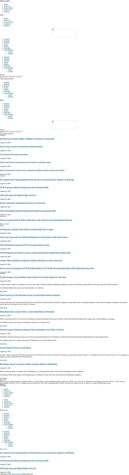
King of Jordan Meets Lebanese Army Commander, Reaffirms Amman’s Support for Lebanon (32, 170)
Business (7, 41)
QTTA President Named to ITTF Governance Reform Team (24, 245)
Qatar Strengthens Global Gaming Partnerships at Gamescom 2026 (28, 211)
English (10, 53)
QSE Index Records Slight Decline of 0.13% (18, 195)
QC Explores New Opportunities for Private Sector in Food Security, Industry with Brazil (37, 180)
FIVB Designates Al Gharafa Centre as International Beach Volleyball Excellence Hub (35, 253)
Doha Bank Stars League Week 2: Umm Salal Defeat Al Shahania (27, 312)
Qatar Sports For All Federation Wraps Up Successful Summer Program (30, 295)
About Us (7, 6)
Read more (2, 384)
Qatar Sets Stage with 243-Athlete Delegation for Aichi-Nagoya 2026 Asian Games (34, 237)
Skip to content (5, 1)
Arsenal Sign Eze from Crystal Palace (15, 348)
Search (2, 77)
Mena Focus (16, 474)
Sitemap (6, 11)
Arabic (10, 52)
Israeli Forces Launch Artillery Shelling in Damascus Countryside (27, 139)
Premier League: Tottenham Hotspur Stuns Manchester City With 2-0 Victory (32, 330)
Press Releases (8, 50)
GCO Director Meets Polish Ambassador (14, 154)
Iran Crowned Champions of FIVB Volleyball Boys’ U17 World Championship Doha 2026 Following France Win (47, 268)
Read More (3, 291)
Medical (6, 43)
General (6, 39)
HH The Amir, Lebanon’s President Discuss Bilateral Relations (21, 146)
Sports (6, 44)
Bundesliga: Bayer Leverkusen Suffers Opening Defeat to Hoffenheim (28, 364)
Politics (6, 46)
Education (7, 48)
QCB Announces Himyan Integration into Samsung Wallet (24, 187)
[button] (64, 15)
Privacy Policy (8, 8)
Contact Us (7, 10)
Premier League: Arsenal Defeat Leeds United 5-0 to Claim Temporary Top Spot (33, 277)
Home (6, 4)
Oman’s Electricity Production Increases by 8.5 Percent (22, 203)
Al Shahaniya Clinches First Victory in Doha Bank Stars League (26, 229)
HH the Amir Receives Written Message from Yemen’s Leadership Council (25, 162)
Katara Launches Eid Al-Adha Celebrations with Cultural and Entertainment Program (36, 220)
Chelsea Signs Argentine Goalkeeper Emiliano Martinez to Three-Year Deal (31, 260)
